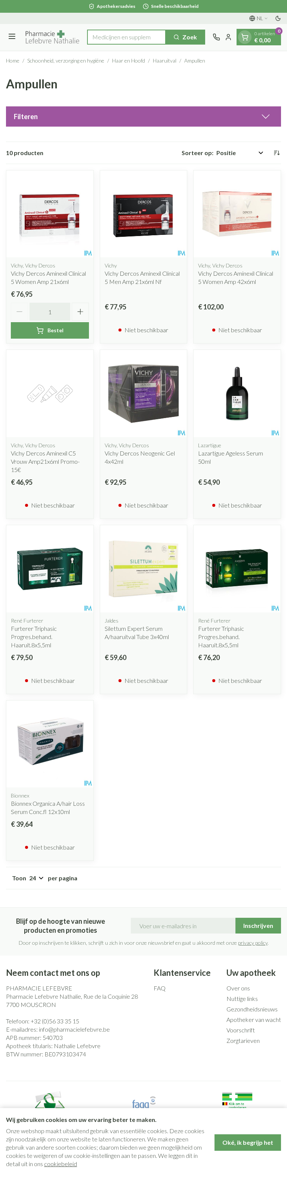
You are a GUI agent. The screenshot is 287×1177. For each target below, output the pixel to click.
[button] (143, 116)
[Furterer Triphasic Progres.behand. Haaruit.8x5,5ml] (49, 568)
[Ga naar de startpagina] (52, 37)
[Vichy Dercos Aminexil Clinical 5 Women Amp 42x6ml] (237, 214)
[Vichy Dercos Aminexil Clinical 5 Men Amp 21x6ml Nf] (143, 214)
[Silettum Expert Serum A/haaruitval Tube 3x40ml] (143, 568)
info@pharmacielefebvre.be (74, 1029)
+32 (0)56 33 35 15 (55, 1021)
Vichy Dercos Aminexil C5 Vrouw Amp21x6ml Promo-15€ (45, 461)
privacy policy (253, 943)
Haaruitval (164, 60)
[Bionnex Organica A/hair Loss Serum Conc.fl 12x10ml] (49, 744)
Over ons (238, 988)
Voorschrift (240, 1030)
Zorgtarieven (243, 1040)
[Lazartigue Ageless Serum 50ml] (237, 393)
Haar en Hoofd (128, 60)
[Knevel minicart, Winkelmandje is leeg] (244, 37)
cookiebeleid (60, 1163)
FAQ (160, 988)
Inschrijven (258, 925)
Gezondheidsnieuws (252, 1009)
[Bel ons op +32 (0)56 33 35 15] (216, 37)
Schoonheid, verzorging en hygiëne (65, 60)
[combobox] (126, 37)
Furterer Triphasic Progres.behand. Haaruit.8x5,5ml (34, 636)
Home (12, 60)
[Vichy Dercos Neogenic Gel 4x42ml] (143, 393)
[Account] (228, 37)
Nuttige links (242, 998)
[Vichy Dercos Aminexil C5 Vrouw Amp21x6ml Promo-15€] (49, 393)
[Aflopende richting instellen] (276, 153)
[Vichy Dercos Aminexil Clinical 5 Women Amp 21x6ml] (49, 214)
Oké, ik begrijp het (247, 1142)
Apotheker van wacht (253, 1019)
